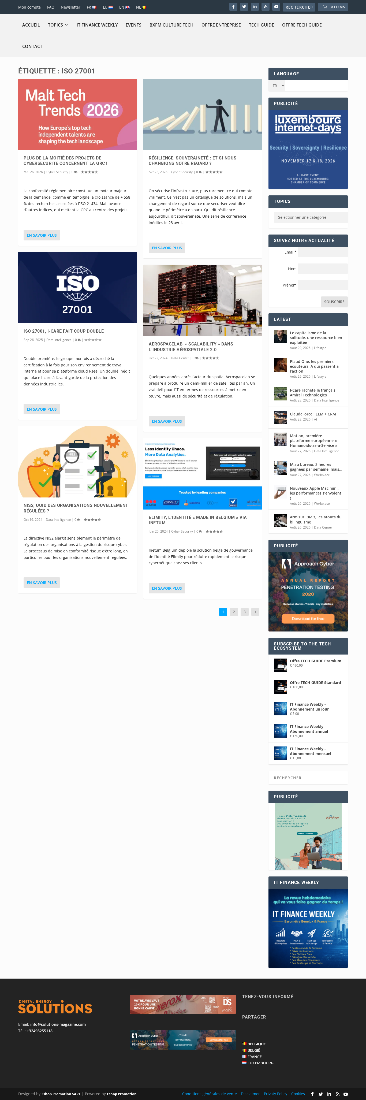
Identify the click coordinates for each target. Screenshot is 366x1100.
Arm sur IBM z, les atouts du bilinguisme (316, 519)
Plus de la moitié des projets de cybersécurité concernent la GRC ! (65, 160)
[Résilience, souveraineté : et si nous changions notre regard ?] (202, 114)
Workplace (322, 475)
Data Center (180, 358)
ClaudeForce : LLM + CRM (313, 414)
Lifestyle (320, 347)
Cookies (298, 1093)
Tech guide (261, 25)
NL (139, 7)
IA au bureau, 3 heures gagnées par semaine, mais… (316, 467)
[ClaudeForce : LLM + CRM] (280, 417)
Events (133, 25)
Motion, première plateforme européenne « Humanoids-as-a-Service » (313, 440)
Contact (32, 46)
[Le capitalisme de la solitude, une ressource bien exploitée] (280, 336)
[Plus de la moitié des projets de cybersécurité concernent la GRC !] (77, 114)
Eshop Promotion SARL (61, 1093)
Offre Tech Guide (302, 25)
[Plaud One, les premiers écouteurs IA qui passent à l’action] (280, 365)
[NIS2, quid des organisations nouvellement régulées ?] (77, 461)
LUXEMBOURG (261, 1062)
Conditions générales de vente (209, 1093)
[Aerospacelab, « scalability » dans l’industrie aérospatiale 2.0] (202, 300)
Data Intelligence (59, 339)
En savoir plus (42, 235)
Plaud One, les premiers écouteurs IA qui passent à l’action (314, 366)
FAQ (50, 7)
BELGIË (254, 1050)
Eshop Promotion (122, 1093)
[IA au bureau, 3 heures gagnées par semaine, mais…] (280, 468)
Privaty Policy (275, 1093)
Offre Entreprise (221, 25)
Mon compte (29, 7)
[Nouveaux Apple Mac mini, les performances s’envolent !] (280, 492)
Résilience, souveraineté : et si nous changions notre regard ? (193, 160)
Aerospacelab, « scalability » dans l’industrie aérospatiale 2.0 (191, 346)
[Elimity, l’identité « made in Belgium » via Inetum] (202, 474)
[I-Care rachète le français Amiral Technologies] (280, 393)
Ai (315, 419)
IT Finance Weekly (97, 25)
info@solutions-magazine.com (58, 1024)
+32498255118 (40, 1030)
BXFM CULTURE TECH (171, 25)
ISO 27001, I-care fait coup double (64, 331)
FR (89, 7)
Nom (292, 268)
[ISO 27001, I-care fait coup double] (77, 288)
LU (106, 7)
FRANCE (255, 1056)
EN (122, 7)
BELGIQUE (257, 1043)
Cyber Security (57, 172)
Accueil (31, 25)
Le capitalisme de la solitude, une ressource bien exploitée (316, 337)
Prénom (290, 285)
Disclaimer (250, 1093)
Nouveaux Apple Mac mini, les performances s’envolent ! (315, 493)
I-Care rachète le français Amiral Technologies (312, 392)
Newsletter (70, 7)
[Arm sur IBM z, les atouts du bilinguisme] (280, 520)
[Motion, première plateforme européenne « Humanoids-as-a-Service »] (280, 439)
